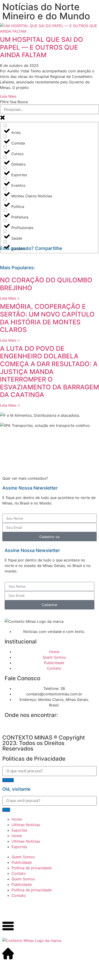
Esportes (19, 830)
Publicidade (22, 862)
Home (17, 819)
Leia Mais (8, 96)
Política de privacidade (32, 868)
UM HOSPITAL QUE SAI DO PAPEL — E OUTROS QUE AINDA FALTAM (41, 47)
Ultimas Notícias (26, 824)
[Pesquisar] (8, 780)
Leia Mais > (10, 298)
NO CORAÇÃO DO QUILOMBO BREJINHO (46, 284)
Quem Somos (23, 857)
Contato (19, 873)
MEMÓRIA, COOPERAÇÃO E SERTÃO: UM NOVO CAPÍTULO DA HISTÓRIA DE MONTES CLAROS (47, 318)
